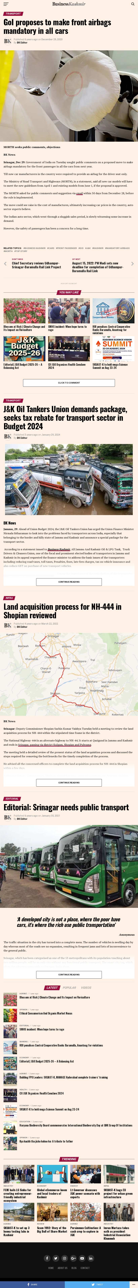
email (79, 193)
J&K (89, 248)
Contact (85, 1268)
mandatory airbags (118, 248)
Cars (51, 248)
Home (51, 1268)
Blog (74, 1268)
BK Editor (22, 42)
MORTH (9, 251)
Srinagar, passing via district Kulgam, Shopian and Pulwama (54, 744)
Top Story (21, 251)
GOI (81, 248)
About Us (62, 1268)
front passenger (67, 248)
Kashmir (98, 248)
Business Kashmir (35, 248)
